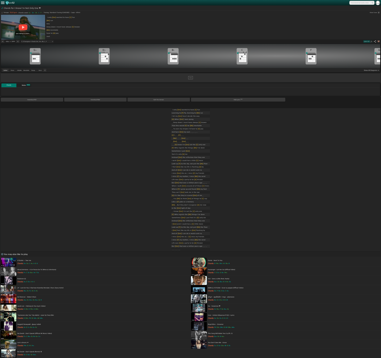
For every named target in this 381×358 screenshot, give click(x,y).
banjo (33, 70)
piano (12, 70)
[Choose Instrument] (44, 70)
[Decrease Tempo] (2, 41)
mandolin (26, 70)
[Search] (372, 3)
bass (40, 70)
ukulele (19, 70)
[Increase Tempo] (18, 41)
